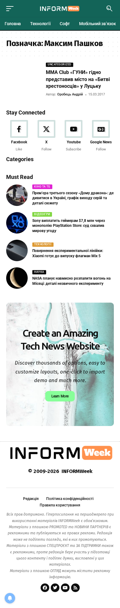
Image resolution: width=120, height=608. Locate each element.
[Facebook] (19, 136)
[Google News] (101, 136)
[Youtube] (74, 136)
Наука (39, 271)
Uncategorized (59, 64)
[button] (11, 8)
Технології (42, 244)
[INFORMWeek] (60, 8)
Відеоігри (42, 214)
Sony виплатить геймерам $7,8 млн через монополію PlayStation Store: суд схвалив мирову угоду (68, 226)
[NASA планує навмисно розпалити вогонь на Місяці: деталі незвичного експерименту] (17, 278)
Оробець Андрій (70, 94)
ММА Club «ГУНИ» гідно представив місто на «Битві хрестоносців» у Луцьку (78, 79)
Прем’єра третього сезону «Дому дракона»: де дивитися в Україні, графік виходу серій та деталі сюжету (73, 198)
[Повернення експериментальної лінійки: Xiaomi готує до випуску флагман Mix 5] (17, 250)
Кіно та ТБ (42, 186)
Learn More (60, 396)
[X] (46, 136)
